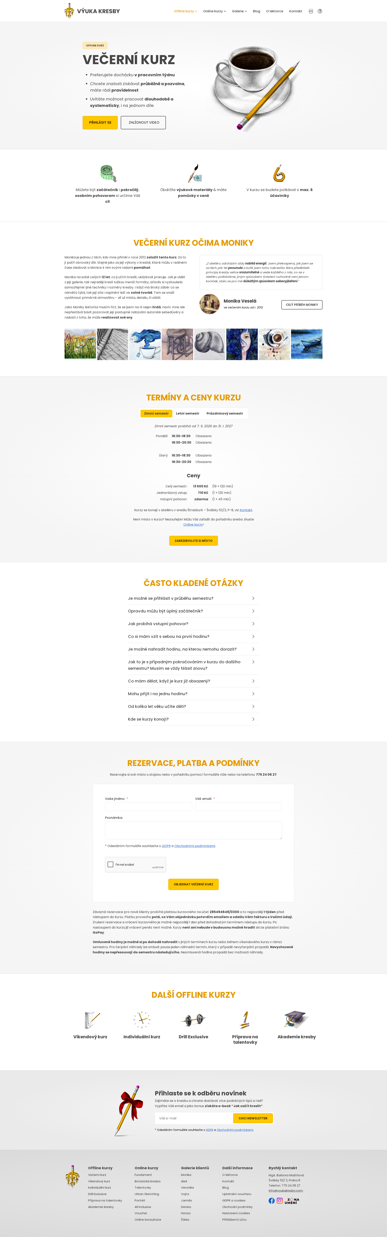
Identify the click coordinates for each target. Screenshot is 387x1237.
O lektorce (274, 11)
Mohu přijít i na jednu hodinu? (157, 694)
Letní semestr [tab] (187, 413)
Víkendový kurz (90, 1037)
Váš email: (203, 798)
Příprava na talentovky (245, 1039)
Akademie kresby (297, 1037)
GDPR (166, 846)
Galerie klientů (195, 1167)
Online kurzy (213, 11)
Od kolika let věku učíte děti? (157, 706)
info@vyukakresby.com (286, 1190)
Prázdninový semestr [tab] (225, 413)
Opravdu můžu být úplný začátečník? (165, 611)
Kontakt (295, 11)
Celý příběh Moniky (302, 305)
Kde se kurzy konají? (148, 719)
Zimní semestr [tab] (156, 413)
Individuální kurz (142, 1037)
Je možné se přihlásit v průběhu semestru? (170, 598)
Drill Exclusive (193, 1037)
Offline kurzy (184, 11)
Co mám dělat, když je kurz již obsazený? (169, 681)
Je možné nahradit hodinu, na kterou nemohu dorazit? (182, 649)
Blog (256, 11)
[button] (193, 598)
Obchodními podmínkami (194, 846)
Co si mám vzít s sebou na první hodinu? (168, 636)
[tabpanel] (193, 461)
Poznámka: (114, 817)
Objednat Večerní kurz (193, 884)
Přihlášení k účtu (234, 1219)
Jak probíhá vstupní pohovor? (158, 624)
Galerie (238, 11)
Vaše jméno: (115, 798)
